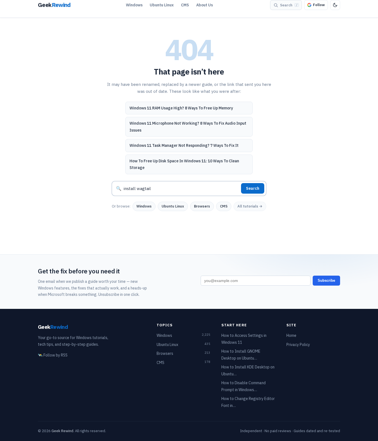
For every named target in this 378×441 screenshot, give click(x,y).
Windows (134, 4)
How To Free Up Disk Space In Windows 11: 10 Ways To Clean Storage (184, 164)
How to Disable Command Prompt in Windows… (243, 386)
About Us (204, 4)
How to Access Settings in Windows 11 (243, 339)
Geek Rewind (62, 431)
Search (252, 188)
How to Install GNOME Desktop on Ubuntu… (240, 355)
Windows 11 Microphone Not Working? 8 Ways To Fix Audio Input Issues (188, 127)
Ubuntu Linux (162, 4)
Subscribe (326, 280)
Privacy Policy (298, 344)
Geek (53, 326)
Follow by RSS (53, 355)
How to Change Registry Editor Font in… (248, 402)
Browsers (202, 206)
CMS (185, 4)
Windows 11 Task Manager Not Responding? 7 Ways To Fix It (184, 145)
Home (291, 335)
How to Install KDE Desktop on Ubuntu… (248, 370)
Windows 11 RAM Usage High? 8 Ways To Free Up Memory (181, 108)
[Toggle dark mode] (335, 5)
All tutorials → (249, 206)
